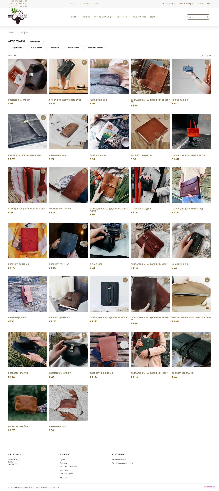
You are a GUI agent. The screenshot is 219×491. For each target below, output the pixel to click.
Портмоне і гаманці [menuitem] (102, 17)
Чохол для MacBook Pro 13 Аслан (191, 318)
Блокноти (55, 47)
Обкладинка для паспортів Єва (26, 209)
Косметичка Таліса (60, 209)
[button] (169, 4)
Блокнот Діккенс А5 (101, 373)
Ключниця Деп (98, 100)
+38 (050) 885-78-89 (19, 4)
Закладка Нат (98, 155)
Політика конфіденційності (123, 463)
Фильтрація (35, 41)
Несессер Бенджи (141, 209)
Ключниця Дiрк (17, 318)
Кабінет (182, 4)
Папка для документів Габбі (24, 155)
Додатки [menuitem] (153, 17)
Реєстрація (190, 4)
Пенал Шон (96, 264)
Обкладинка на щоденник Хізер (149, 264)
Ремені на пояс (66, 473)
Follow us (208, 487)
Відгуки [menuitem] (95, 3)
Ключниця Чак (57, 155)
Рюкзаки (63, 463)
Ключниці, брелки (95, 47)
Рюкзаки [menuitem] (86, 17)
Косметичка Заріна (19, 100)
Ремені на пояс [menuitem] (139, 17)
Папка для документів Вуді (65, 100)
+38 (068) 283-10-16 (19, 6)
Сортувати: (204, 55)
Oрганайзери (73, 47)
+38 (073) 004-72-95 (19, 1)
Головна (11, 33)
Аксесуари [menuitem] (122, 17)
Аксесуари (64, 470)
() (202, 3)
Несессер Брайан (18, 373)
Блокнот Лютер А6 (141, 155)
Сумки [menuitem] (73, 17)
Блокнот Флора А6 (182, 373)
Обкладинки (17, 47)
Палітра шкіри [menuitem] (84, 3)
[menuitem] (36, 4)
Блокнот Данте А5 (18, 264)
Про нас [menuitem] (71, 3)
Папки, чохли (36, 47)
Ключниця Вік (180, 100)
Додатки (63, 477)
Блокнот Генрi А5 (59, 264)
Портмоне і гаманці (68, 466)
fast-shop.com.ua (53, 487)
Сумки (62, 459)
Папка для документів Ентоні (189, 155)
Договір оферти (119, 459)
